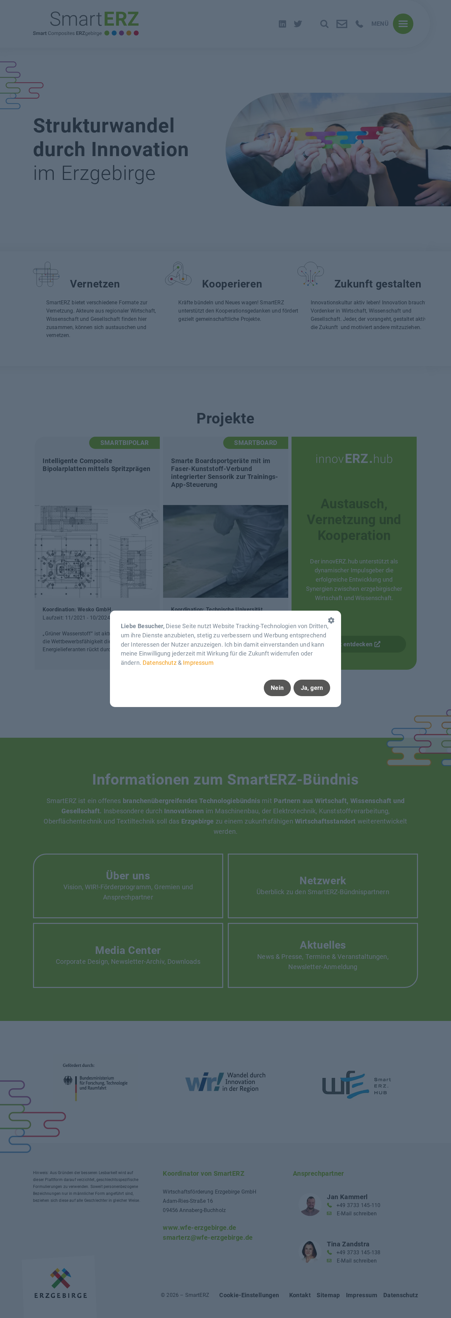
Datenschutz (160, 662)
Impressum (198, 662)
